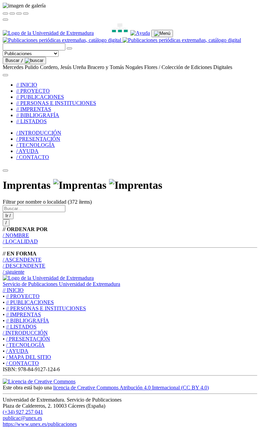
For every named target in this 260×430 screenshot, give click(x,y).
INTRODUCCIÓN (25, 333)
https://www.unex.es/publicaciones (40, 424)
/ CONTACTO (32, 157)
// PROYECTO (33, 91)
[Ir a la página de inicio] (122, 40)
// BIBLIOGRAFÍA (37, 115)
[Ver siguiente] (19, 14)
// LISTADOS (31, 121)
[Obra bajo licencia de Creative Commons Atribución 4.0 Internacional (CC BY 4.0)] (39, 381)
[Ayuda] (140, 33)
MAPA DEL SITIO (28, 357)
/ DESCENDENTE (24, 266)
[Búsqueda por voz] (69, 48)
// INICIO (26, 85)
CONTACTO (22, 363)
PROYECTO (23, 296)
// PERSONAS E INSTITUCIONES (56, 103)
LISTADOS (21, 327)
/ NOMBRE (16, 235)
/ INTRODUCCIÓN (38, 133)
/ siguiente (13, 272)
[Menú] (162, 33)
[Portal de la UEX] (48, 33)
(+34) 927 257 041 (23, 412)
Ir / (8, 215)
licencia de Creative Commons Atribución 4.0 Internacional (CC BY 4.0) (131, 387)
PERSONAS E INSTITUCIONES (46, 308)
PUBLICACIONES (30, 302)
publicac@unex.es (22, 418)
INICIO (13, 290)
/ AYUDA (27, 151)
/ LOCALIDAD (20, 241)
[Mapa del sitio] (112, 33)
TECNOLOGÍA (25, 345)
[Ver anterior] (12, 14)
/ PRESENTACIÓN (38, 139)
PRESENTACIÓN (28, 339)
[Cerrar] (5, 14)
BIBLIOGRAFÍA (27, 320)
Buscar (14, 60)
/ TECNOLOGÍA (35, 145)
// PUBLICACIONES (40, 97)
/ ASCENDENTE (22, 260)
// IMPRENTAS (33, 109)
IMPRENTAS (23, 314)
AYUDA (17, 351)
